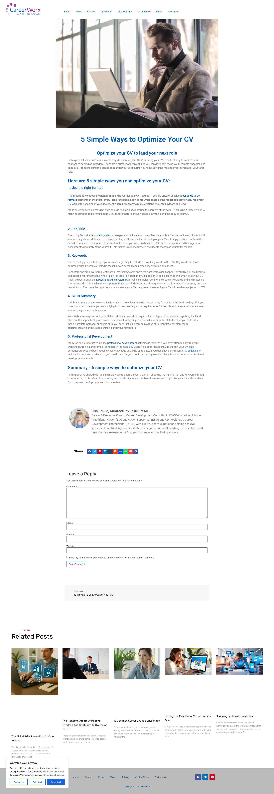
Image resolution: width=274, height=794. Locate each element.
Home (67, 11)
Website (70, 546)
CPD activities (190, 350)
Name (70, 523)
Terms (113, 777)
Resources (173, 11)
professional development (122, 342)
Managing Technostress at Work (234, 716)
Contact (91, 11)
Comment (72, 486)
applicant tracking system (110, 279)
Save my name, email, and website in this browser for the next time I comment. (111, 557)
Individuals (106, 11)
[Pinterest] (212, 777)
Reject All (37, 782)
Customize (19, 782)
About (79, 11)
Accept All (56, 782)
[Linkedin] (205, 777)
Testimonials (143, 11)
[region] (37, 773)
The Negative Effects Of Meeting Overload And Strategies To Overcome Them (85, 725)
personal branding (101, 235)
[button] (89, 451)
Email (70, 534)
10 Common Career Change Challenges (137, 720)
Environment (161, 777)
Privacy (126, 777)
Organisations (125, 11)
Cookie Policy (142, 777)
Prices (159, 11)
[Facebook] (198, 777)
